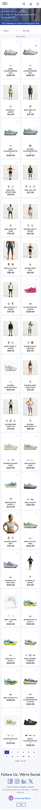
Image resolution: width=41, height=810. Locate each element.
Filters (6, 31)
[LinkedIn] (23, 781)
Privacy (15, 787)
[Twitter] (30, 781)
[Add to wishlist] (17, 41)
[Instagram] (17, 781)
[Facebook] (10, 781)
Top (21, 805)
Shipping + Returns (27, 787)
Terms (9, 787)
